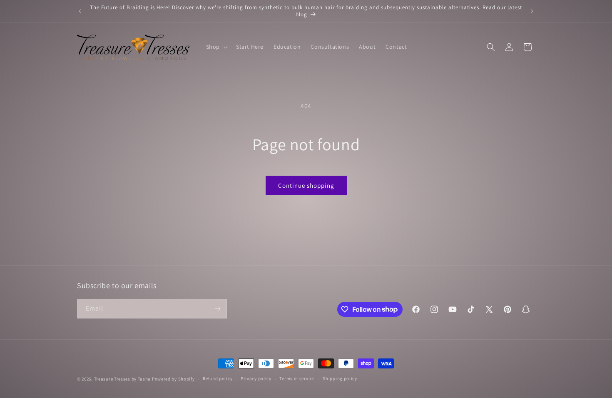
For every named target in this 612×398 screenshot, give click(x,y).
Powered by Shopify (173, 379)
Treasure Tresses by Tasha (122, 379)
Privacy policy (256, 378)
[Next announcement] (532, 11)
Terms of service (296, 378)
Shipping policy (340, 378)
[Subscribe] (217, 308)
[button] (216, 46)
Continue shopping (306, 185)
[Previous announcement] (80, 11)
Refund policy (217, 378)
